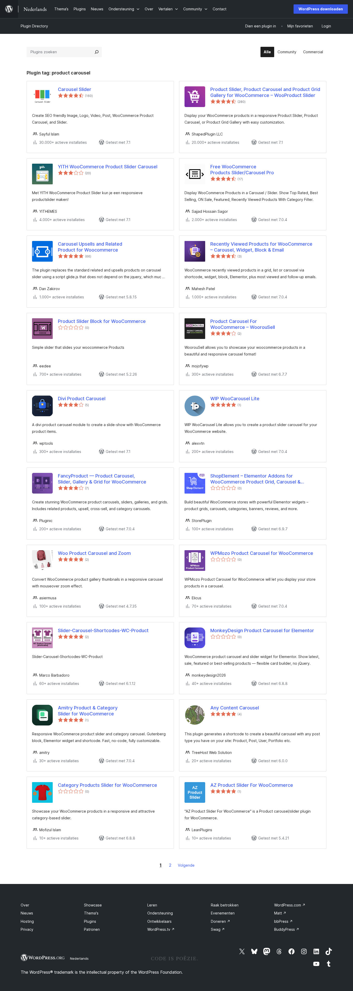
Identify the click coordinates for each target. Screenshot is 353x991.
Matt (280, 913)
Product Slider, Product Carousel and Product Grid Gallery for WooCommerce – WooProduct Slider (265, 92)
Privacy (27, 929)
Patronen (92, 929)
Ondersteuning (160, 913)
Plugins (90, 921)
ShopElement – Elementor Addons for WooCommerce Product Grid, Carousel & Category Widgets (255, 479)
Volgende (186, 865)
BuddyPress (286, 929)
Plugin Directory (34, 26)
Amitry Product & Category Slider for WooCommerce (88, 710)
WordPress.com (289, 905)
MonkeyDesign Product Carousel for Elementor (262, 630)
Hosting (27, 921)
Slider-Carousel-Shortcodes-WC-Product (103, 630)
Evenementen (223, 913)
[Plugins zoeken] (96, 52)
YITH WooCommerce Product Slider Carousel (107, 166)
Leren (152, 905)
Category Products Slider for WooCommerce (107, 785)
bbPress (283, 921)
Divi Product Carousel (81, 398)
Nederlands (79, 958)
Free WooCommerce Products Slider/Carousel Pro (242, 169)
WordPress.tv (161, 929)
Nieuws (27, 913)
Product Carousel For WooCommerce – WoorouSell (242, 324)
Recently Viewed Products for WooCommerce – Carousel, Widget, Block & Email (261, 247)
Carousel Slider (74, 89)
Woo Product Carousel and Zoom (94, 553)
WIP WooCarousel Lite (234, 398)
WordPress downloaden (320, 9)
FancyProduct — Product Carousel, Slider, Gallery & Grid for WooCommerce (102, 479)
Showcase (93, 905)
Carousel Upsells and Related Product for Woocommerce (90, 247)
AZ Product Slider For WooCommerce (251, 785)
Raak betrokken (225, 905)
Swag (218, 929)
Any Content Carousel (234, 707)
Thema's (91, 913)
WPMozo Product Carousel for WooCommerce (261, 553)
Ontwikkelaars (159, 921)
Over (25, 905)
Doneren (220, 921)
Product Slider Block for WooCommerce (102, 321)
